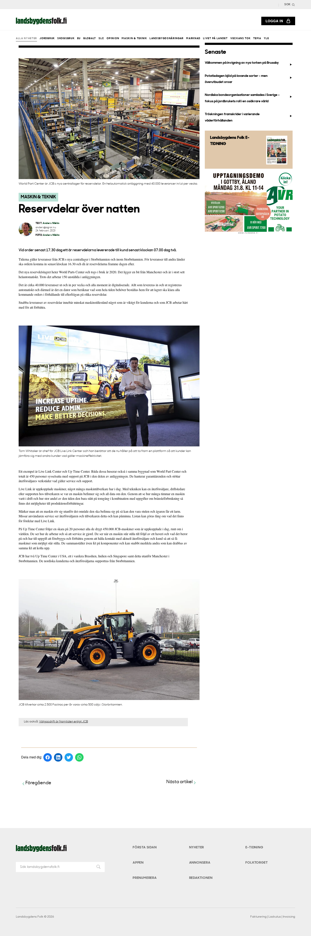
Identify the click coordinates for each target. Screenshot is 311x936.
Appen (138, 862)
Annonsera (200, 862)
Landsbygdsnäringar (167, 38)
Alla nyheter (26, 38)
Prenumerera (145, 878)
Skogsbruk (65, 38)
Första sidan (145, 847)
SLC (101, 38)
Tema (257, 38)
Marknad (193, 38)
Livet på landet (215, 38)
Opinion (113, 38)
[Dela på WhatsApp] (79, 757)
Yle (266, 38)
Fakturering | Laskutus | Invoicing (272, 916)
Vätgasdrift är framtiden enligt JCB (63, 721)
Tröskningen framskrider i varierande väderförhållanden (232, 117)
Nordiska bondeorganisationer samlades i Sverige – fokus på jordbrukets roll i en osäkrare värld (242, 98)
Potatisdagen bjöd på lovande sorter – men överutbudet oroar (236, 79)
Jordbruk (47, 38)
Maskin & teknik (134, 38)
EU (79, 38)
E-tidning (254, 847)
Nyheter (196, 847)
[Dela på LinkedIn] (58, 757)
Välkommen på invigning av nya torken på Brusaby (242, 63)
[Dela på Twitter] (69, 757)
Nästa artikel (179, 782)
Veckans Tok (240, 38)
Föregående (38, 783)
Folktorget (256, 862)
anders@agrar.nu (46, 227)
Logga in (274, 20)
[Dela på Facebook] (47, 757)
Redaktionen (201, 878)
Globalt (89, 38)
